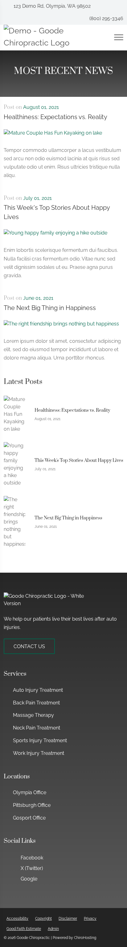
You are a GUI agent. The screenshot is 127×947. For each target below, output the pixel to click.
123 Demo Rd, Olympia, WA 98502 (51, 6)
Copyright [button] (43, 918)
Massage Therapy (33, 715)
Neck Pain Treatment (36, 728)
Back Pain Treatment (36, 703)
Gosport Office (29, 818)
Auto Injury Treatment (38, 690)
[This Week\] (55, 237)
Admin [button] (53, 929)
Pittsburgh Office (32, 805)
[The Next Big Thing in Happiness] (61, 328)
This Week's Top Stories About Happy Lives (57, 212)
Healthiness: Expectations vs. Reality (55, 117)
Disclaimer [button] (68, 918)
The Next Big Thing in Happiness (50, 308)
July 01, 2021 (37, 198)
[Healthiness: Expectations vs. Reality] (53, 137)
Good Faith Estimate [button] (23, 929)
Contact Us (29, 646)
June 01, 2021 (38, 298)
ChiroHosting (85, 938)
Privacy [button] (90, 918)
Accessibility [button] (17, 918)
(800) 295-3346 (105, 18)
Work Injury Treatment (38, 753)
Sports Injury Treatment (40, 740)
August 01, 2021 (41, 107)
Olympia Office (29, 792)
